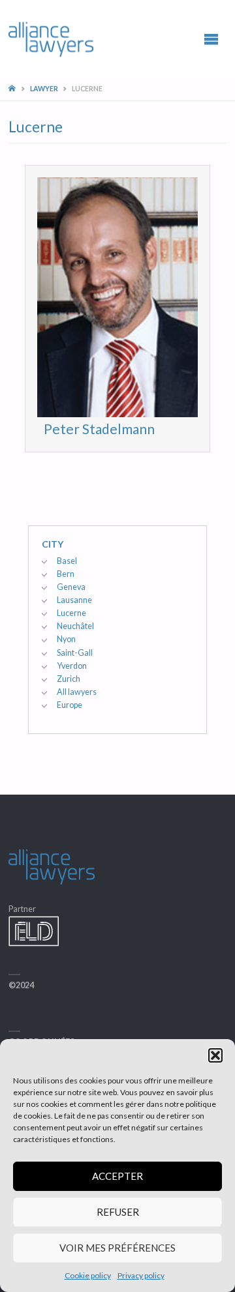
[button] (215, 1055)
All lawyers (77, 692)
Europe (69, 705)
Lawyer (44, 88)
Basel (67, 561)
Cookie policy (88, 1275)
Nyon (66, 639)
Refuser (118, 1212)
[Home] (13, 88)
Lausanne (74, 600)
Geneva (71, 587)
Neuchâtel (75, 626)
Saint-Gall (75, 653)
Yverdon (72, 666)
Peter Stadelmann (99, 428)
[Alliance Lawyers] (51, 39)
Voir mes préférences (117, 1248)
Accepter (117, 1176)
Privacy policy (141, 1275)
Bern (65, 574)
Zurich (68, 679)
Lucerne (71, 613)
